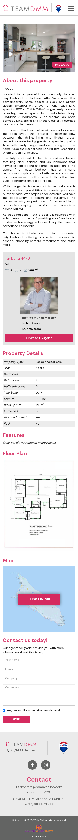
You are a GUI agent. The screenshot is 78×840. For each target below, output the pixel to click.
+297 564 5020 (39, 792)
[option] (39, 48)
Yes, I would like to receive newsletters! (33, 710)
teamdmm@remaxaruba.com (39, 787)
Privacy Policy (39, 836)
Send (16, 719)
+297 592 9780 (31, 329)
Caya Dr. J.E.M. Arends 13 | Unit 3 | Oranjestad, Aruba (39, 801)
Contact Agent (39, 338)
